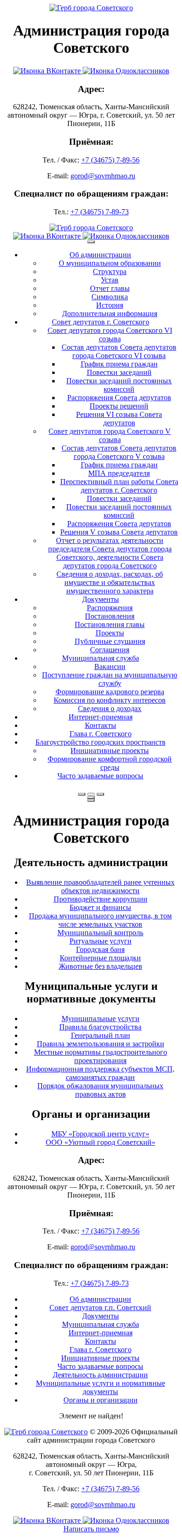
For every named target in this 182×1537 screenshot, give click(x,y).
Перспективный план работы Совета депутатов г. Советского (119, 486)
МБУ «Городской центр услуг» (100, 1134)
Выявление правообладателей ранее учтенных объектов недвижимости (100, 886)
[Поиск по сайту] (81, 794)
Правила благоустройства (100, 1027)
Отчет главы (110, 288)
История (109, 305)
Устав (110, 280)
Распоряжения (110, 608)
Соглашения (109, 650)
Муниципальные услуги (101, 1018)
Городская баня (100, 949)
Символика (109, 297)
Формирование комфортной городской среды (110, 763)
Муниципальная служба (100, 658)
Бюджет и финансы (100, 907)
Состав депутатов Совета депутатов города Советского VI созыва (119, 351)
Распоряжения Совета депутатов (119, 398)
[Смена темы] (100, 794)
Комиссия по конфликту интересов (110, 700)
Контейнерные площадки (100, 958)
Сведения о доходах (109, 708)
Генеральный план (100, 1035)
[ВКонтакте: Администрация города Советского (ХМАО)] (48, 71)
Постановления (109, 616)
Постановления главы (110, 624)
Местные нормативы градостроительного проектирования (100, 1056)
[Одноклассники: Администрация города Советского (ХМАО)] (126, 71)
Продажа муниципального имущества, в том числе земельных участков (100, 920)
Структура (109, 271)
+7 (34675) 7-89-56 (110, 160)
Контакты (100, 725)
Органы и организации (100, 1400)
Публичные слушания (110, 641)
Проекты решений (119, 406)
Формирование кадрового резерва (110, 692)
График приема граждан (119, 364)
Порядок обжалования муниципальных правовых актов (100, 1090)
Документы (100, 599)
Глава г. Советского (101, 734)
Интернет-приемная (101, 717)
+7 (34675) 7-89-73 (99, 212)
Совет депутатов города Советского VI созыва (110, 334)
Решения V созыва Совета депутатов (119, 532)
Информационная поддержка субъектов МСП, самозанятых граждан (100, 1073)
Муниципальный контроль (100, 933)
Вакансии (110, 666)
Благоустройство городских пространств (100, 742)
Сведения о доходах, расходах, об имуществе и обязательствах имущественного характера (109, 582)
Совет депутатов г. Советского (100, 322)
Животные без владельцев (100, 966)
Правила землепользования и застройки (100, 1044)
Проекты (110, 633)
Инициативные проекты (109, 750)
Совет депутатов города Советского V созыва (110, 435)
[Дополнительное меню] (91, 241)
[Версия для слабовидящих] (91, 794)
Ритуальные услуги (101, 941)
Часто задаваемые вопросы (100, 776)
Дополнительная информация (109, 313)
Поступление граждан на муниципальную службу (109, 679)
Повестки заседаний (119, 372)
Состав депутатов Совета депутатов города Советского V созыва (119, 452)
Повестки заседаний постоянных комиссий (119, 385)
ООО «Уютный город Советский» (100, 1142)
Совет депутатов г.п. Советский (100, 1307)
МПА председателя (119, 473)
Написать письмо (91, 1529)
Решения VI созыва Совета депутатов (119, 418)
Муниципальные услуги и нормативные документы (100, 1387)
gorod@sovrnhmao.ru (102, 176)
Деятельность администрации (100, 1375)
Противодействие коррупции (100, 899)
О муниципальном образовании (110, 263)
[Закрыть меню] (91, 797)
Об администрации (100, 255)
